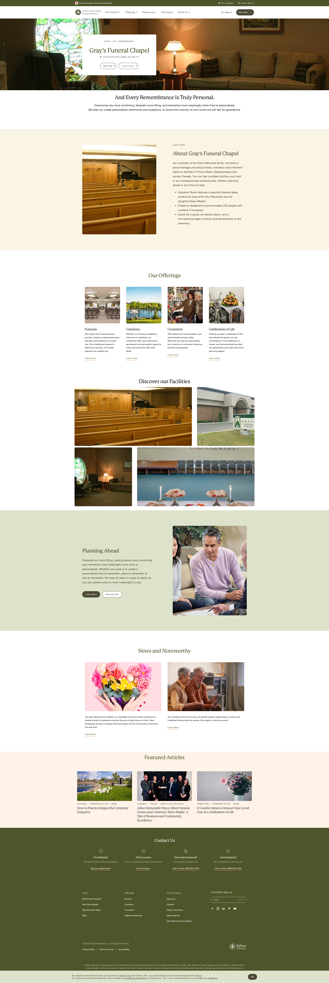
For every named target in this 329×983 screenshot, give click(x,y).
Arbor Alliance (173, 915)
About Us (171, 899)
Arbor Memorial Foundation (179, 921)
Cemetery (129, 904)
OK (252, 977)
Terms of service (106, 949)
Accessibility (123, 949)
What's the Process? (91, 899)
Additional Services (133, 915)
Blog (84, 915)
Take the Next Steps (91, 910)
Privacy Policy (88, 949)
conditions (212, 978)
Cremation (129, 910)
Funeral (128, 899)
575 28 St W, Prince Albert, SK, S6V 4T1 (121, 57)
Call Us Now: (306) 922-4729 (185, 868)
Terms (198, 975)
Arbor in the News (175, 910)
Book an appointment (101, 868)
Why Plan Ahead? (90, 904)
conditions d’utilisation (136, 978)
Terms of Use (125, 975)
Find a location (143, 868)
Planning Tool (112, 594)
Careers (170, 904)
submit (241, 899)
